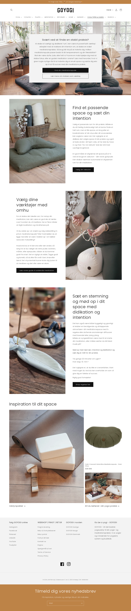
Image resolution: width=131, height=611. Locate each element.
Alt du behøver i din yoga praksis (101, 506)
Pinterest (12, 534)
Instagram (13, 527)
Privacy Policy (43, 556)
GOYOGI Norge (72, 531)
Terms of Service (44, 552)
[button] (11, 10)
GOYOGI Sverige (72, 527)
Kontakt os (42, 541)
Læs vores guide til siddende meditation (36, 270)
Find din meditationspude (65, 70)
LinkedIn (12, 538)
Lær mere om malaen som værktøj (65, 76)
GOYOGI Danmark (73, 534)
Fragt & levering (44, 527)
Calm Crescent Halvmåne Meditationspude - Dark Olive (103, 465)
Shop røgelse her (83, 384)
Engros (40, 545)
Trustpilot (12, 545)
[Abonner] (81, 603)
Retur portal (42, 534)
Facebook (13, 531)
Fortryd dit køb (43, 538)
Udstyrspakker (16, 506)
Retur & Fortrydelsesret (46, 531)
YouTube (12, 541)
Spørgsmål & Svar (45, 549)
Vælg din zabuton (83, 169)
